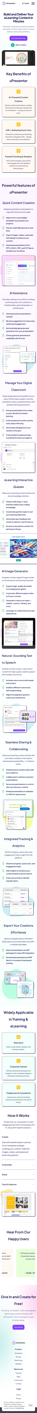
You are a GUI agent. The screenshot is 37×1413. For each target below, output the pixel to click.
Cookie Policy (20, 1408)
